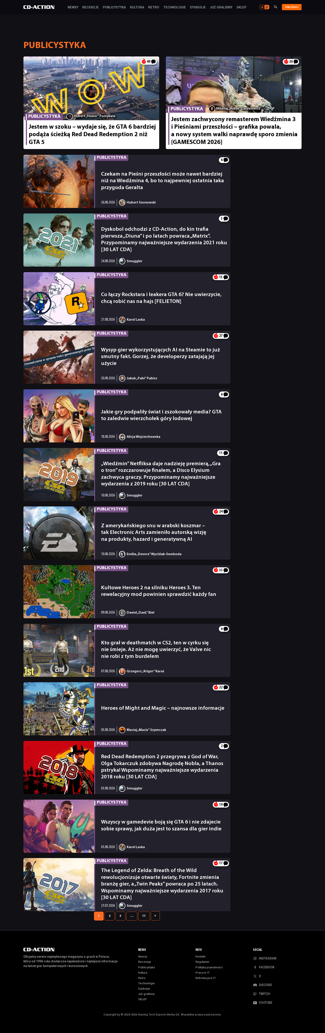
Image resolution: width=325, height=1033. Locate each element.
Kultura (137, 7)
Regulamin (202, 961)
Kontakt (200, 956)
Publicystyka (114, 7)
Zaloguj (291, 7)
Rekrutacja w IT (205, 978)
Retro (153, 7)
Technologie (174, 7)
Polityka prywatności (209, 967)
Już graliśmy (221, 7)
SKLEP (242, 7)
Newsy (73, 7)
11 (144, 916)
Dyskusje (198, 7)
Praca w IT (202, 972)
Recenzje (90, 7)
